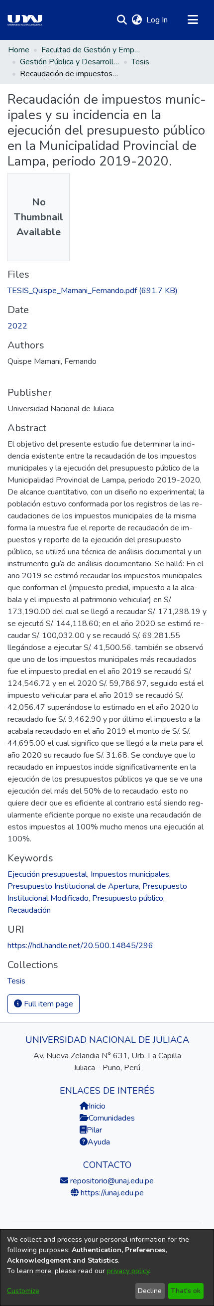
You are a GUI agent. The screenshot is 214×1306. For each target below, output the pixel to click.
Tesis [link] (140, 61)
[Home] (24, 20)
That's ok (186, 1291)
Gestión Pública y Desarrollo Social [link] (69, 61)
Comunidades (112, 1118)
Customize (23, 1291)
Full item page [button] (47, 1003)
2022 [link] (17, 326)
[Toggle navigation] (193, 19)
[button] (121, 20)
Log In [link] (157, 19)
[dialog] (107, 1267)
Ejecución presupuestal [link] (47, 874)
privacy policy (128, 1271)
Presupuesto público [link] (127, 898)
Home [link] (18, 49)
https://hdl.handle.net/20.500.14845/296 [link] (80, 945)
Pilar (94, 1130)
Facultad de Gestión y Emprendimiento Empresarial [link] (91, 49)
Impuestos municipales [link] (130, 874)
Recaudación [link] (29, 910)
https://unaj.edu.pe (111, 1192)
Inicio (97, 1106)
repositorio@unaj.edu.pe (111, 1180)
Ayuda (99, 1142)
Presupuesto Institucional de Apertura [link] (73, 886)
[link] (92, 290)
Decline (150, 1291)
